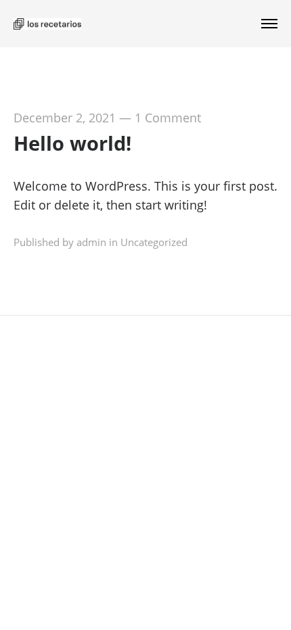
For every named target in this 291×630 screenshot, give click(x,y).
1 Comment (168, 118)
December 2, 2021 (65, 118)
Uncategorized (153, 242)
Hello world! (72, 143)
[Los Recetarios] (47, 23)
